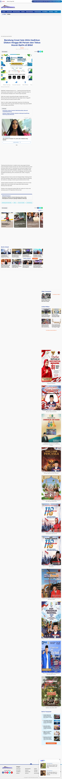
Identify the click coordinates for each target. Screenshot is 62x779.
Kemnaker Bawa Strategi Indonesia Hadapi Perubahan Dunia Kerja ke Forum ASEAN (47, 727)
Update (35, 258)
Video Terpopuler (46, 291)
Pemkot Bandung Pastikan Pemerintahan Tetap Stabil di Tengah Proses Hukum (46, 315)
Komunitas (18, 770)
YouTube (12, 774)
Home (3, 1)
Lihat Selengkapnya (51, 743)
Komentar (5, 51)
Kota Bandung (29, 202)
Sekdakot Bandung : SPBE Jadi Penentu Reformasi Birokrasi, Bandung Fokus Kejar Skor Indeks (46, 325)
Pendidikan (45, 11)
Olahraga (35, 770)
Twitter (10, 774)
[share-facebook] (38, 51)
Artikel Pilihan (45, 306)
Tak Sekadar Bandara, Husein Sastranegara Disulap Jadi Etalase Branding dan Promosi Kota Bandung (48, 721)
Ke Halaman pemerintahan (51, 330)
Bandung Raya (16, 11)
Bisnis (15, 202)
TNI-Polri (35, 771)
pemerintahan (36, 773)
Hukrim (23, 11)
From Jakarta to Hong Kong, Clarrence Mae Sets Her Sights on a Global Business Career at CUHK (47, 1)
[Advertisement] (31, 25)
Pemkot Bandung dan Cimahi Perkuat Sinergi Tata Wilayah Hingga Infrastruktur (56, 325)
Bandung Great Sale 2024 (6, 202)
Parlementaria (38, 11)
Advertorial (9, 11)
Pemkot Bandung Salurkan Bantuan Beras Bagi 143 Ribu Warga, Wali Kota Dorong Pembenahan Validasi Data (47, 716)
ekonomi (27, 773)
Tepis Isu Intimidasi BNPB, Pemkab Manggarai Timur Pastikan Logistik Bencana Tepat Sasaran (47, 732)
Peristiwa (51, 11)
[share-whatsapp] (42, 51)
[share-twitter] (40, 51)
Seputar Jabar (27, 771)
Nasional (26, 770)
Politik (56, 11)
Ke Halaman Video (56, 294)
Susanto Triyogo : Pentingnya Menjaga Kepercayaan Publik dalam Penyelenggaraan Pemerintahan (56, 315)
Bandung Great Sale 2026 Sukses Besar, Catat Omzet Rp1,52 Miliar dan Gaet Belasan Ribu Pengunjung (47, 738)
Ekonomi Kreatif (21, 202)
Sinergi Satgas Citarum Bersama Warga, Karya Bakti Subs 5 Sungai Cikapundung (46, 300)
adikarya (17, 773)
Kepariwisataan (29, 11)
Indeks (3, 11)
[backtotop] (31, 764)
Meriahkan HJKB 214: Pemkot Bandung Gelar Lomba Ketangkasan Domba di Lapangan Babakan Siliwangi (14, 198)
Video (4, 14)
